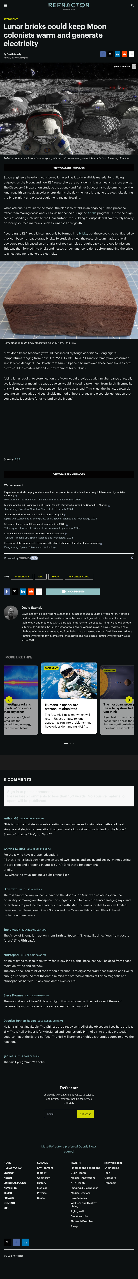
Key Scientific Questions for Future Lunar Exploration (34, 533)
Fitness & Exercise (82, 1221)
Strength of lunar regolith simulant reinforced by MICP (34, 524)
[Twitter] (110, 54)
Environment (45, 1167)
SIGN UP (9, 1172)
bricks (83, 233)
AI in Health (78, 1182)
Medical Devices (80, 1193)
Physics (42, 1193)
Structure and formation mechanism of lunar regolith (34, 514)
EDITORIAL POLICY (15, 1182)
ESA (17, 459)
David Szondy (32, 608)
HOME (7, 1162)
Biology (42, 1172)
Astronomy (11, 19)
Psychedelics (79, 1198)
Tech (107, 1172)
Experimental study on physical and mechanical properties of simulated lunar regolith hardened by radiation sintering (65, 494)
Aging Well (77, 1211)
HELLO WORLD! (13, 1167)
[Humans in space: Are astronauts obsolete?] (69, 680)
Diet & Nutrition (80, 1216)
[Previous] (9, 699)
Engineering (111, 1167)
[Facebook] (103, 54)
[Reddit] (124, 54)
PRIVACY (9, 1198)
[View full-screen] (134, 66)
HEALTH (76, 1162)
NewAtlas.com (113, 1162)
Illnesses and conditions (85, 1167)
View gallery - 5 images (69, 167)
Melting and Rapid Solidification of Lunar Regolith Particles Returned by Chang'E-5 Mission (55, 504)
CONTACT (9, 1203)
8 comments (76, 591)
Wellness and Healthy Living (84, 1204)
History (41, 1182)
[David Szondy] (11, 613)
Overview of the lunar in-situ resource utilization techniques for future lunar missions (52, 543)
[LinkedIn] (117, 54)
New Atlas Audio (79, 576)
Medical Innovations (83, 1177)
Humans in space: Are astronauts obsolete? (61, 707)
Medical (42, 1188)
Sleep (74, 1226)
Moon (55, 576)
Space (41, 1198)
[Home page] (69, 6)
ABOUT (8, 1177)
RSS (6, 1208)
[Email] (131, 54)
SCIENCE (42, 1162)
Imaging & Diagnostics (84, 1188)
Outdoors (110, 1177)
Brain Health (78, 1172)
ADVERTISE (10, 1188)
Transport (110, 1182)
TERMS (8, 1193)
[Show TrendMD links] (132, 557)
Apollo (92, 213)
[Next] (129, 699)
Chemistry (43, 1177)
